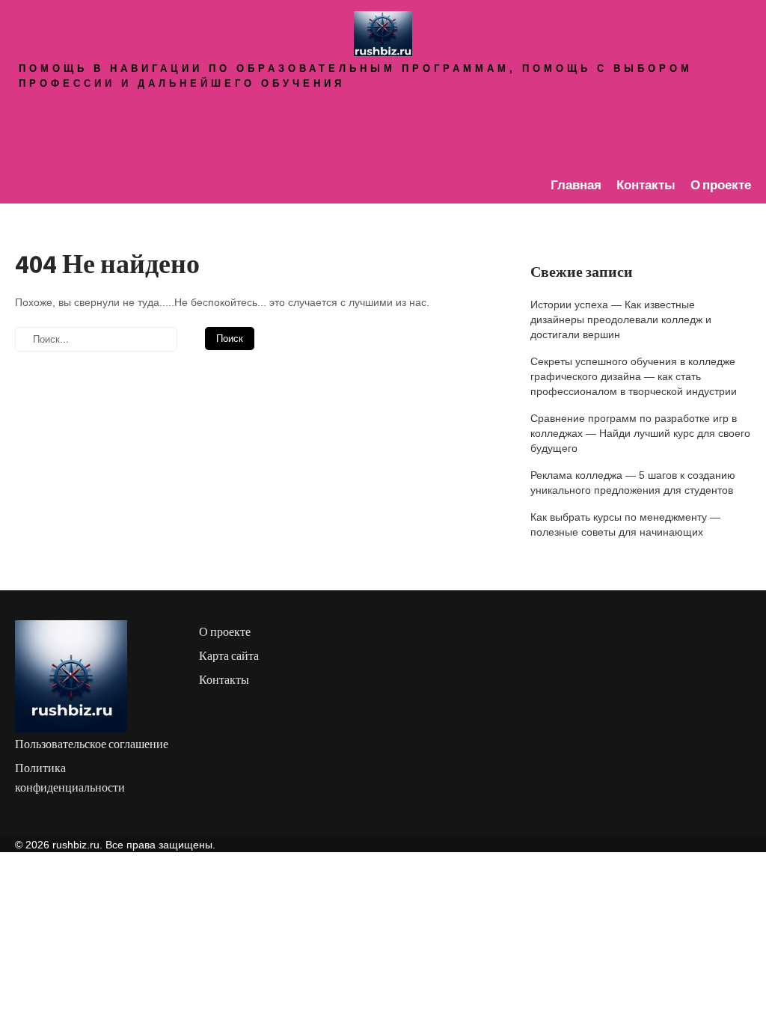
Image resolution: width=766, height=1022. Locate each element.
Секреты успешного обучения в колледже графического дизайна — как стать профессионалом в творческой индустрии (633, 376)
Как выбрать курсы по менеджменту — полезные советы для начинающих (625, 524)
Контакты (645, 185)
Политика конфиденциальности (70, 777)
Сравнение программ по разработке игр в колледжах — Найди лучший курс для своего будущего (640, 433)
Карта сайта (229, 656)
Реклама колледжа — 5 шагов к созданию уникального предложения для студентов (632, 482)
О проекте (720, 185)
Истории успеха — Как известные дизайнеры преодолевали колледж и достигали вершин (620, 319)
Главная (576, 185)
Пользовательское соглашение (91, 744)
